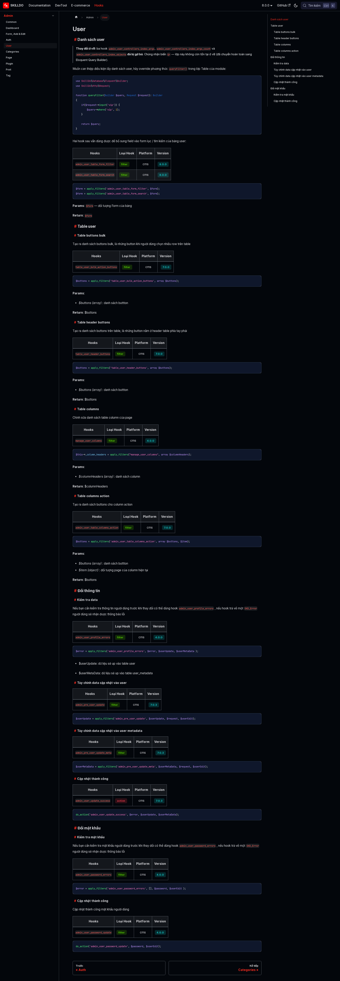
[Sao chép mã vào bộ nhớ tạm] (257, 80)
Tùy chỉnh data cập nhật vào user (293, 69)
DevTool (61, 5)
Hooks (98, 5)
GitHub (282, 5)
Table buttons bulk (284, 31)
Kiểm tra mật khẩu (284, 94)
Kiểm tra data (281, 63)
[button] (29, 16)
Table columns (282, 44)
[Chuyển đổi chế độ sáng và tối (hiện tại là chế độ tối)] (295, 5)
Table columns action (286, 50)
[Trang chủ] (76, 17)
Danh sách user (279, 19)
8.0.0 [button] (265, 5)
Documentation (40, 5)
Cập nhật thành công (285, 82)
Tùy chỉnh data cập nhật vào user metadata (298, 76)
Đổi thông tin (278, 57)
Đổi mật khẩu (278, 88)
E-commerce (80, 5)
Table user (277, 25)
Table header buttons (286, 38)
